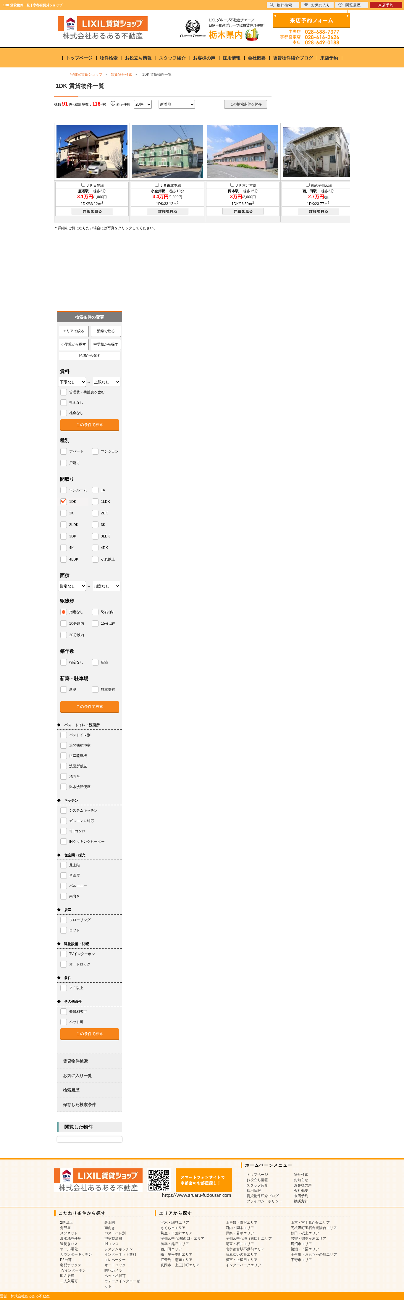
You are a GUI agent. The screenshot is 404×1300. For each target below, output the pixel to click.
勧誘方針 (301, 1201)
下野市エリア (301, 1260)
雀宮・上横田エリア (242, 1260)
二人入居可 (69, 1281)
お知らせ (301, 1180)
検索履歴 (71, 1090)
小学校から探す (73, 344)
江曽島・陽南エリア (177, 1260)
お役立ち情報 (138, 57)
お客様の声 (204, 57)
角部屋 (65, 1228)
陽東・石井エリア (240, 1244)
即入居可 (67, 1276)
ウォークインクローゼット (122, 1283)
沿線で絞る (106, 331)
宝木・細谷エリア (175, 1222)
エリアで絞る (73, 331)
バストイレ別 (115, 1233)
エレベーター (115, 1260)
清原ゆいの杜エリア (242, 1254)
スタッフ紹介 (172, 57)
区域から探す (89, 355)
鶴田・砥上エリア (305, 1233)
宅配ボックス (70, 1265)
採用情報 (231, 57)
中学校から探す (105, 344)
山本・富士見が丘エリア (310, 1222)
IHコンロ (111, 1244)
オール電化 (69, 1249)
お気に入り (320, 5)
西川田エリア (171, 1249)
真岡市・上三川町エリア (180, 1265)
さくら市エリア (173, 1228)
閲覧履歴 (353, 5)
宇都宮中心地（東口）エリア (249, 1238)
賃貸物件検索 (75, 1061)
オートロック (115, 1265)
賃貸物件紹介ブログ (293, 57)
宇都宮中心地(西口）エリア (182, 1238)
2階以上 (66, 1222)
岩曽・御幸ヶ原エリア (308, 1238)
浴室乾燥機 (113, 1238)
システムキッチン (118, 1249)
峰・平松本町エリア (177, 1254)
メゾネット (69, 1233)
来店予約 (329, 57)
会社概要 (257, 57)
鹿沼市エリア (301, 1244)
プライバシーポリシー (264, 1201)
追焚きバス (69, 1244)
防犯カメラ (113, 1270)
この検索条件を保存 (246, 104)
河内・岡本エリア (240, 1228)
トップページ (79, 57)
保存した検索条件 (79, 1104)
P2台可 (66, 1260)
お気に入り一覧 (77, 1075)
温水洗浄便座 (70, 1238)
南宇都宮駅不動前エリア (245, 1249)
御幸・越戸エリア (175, 1244)
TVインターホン (73, 1270)
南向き (109, 1228)
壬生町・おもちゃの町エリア (314, 1254)
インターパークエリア (243, 1265)
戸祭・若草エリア (240, 1233)
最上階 (109, 1222)
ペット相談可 (115, 1276)
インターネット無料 (120, 1254)
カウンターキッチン (76, 1254)
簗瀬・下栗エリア (305, 1249)
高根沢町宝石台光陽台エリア (314, 1228)
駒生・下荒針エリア (177, 1233)
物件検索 (109, 57)
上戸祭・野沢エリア (242, 1222)
